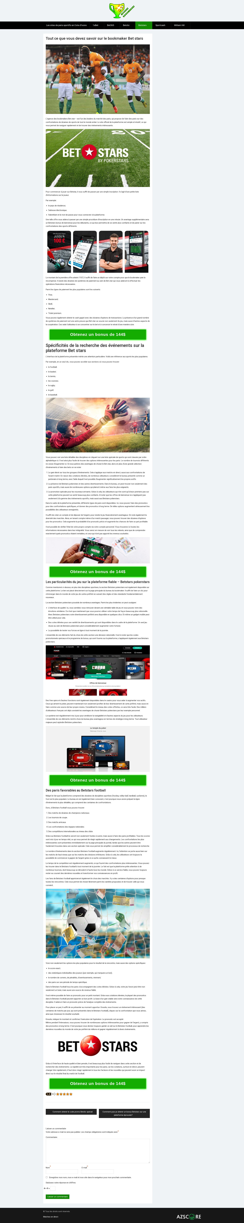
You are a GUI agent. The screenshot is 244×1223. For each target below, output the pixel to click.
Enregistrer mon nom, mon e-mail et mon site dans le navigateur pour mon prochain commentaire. (90, 1177)
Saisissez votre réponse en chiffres (61, 1183)
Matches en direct (50, 1217)
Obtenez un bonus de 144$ (98, 334)
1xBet (95, 25)
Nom (48, 1167)
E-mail (84, 1167)
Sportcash (160, 25)
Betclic (126, 25)
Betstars (142, 25)
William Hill (179, 25)
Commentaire (51, 1137)
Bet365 (110, 25)
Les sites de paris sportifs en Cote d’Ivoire (66, 25)
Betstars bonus (54, 223)
